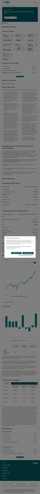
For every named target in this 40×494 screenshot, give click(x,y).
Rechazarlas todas (16, 253)
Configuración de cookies (25, 255)
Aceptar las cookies (28, 253)
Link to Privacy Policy (11, 248)
